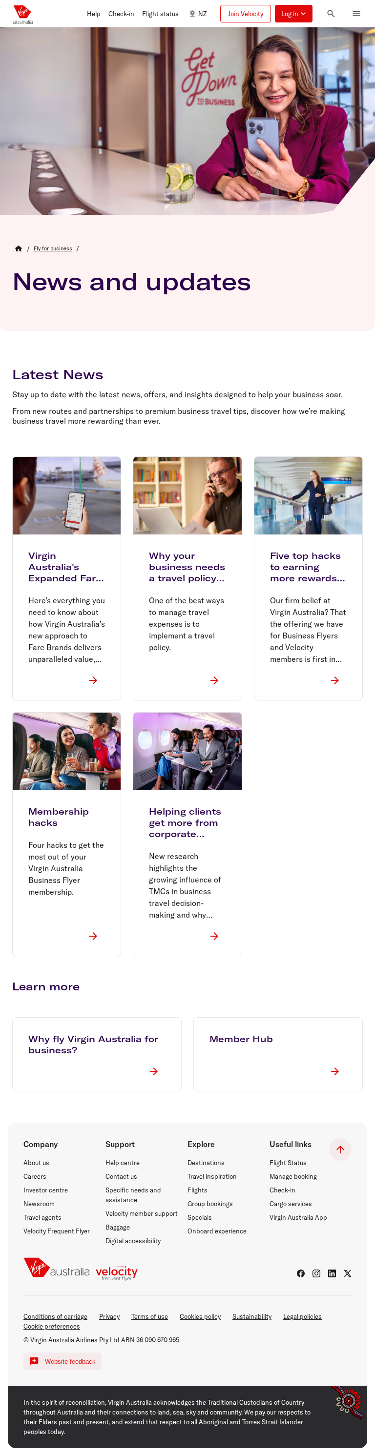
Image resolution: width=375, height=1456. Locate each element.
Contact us (121, 1176)
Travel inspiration (212, 1176)
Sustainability (251, 1316)
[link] (53, 248)
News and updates (131, 281)
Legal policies (302, 1316)
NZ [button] (202, 14)
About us (36, 1163)
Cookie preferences (51, 1326)
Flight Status (288, 1163)
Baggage (117, 1227)
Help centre (122, 1163)
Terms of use (149, 1316)
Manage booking (293, 1176)
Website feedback (70, 1361)
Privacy (109, 1316)
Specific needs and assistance (133, 1195)
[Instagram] (316, 1273)
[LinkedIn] (332, 1273)
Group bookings (210, 1204)
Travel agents (42, 1217)
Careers (34, 1176)
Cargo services (291, 1204)
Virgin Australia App (298, 1217)
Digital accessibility (133, 1241)
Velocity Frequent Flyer (56, 1231)
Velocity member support (141, 1213)
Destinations (206, 1163)
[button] (94, 14)
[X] (348, 1273)
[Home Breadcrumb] (18, 248)
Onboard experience (217, 1231)
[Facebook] (301, 1273)
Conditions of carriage (55, 1316)
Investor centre (45, 1190)
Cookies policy (200, 1316)
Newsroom (39, 1204)
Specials (200, 1217)
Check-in (282, 1190)
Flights (198, 1190)
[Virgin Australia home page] (23, 13)
